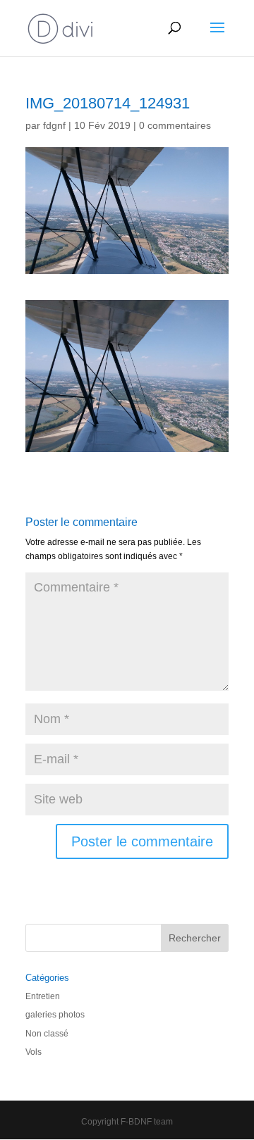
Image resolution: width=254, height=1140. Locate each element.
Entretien (42, 996)
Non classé (46, 1034)
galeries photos (55, 1015)
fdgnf (54, 125)
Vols (33, 1052)
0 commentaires (175, 125)
